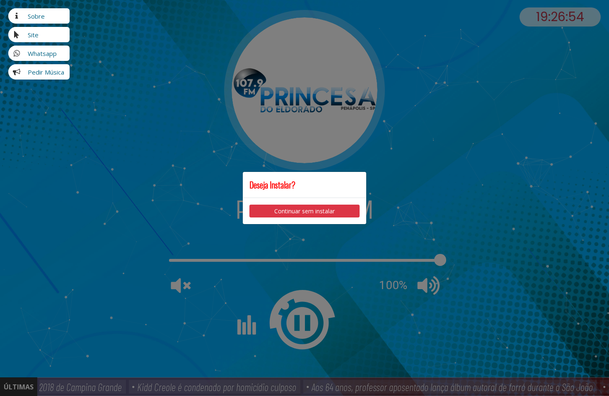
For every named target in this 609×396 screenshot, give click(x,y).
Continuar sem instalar (304, 211)
